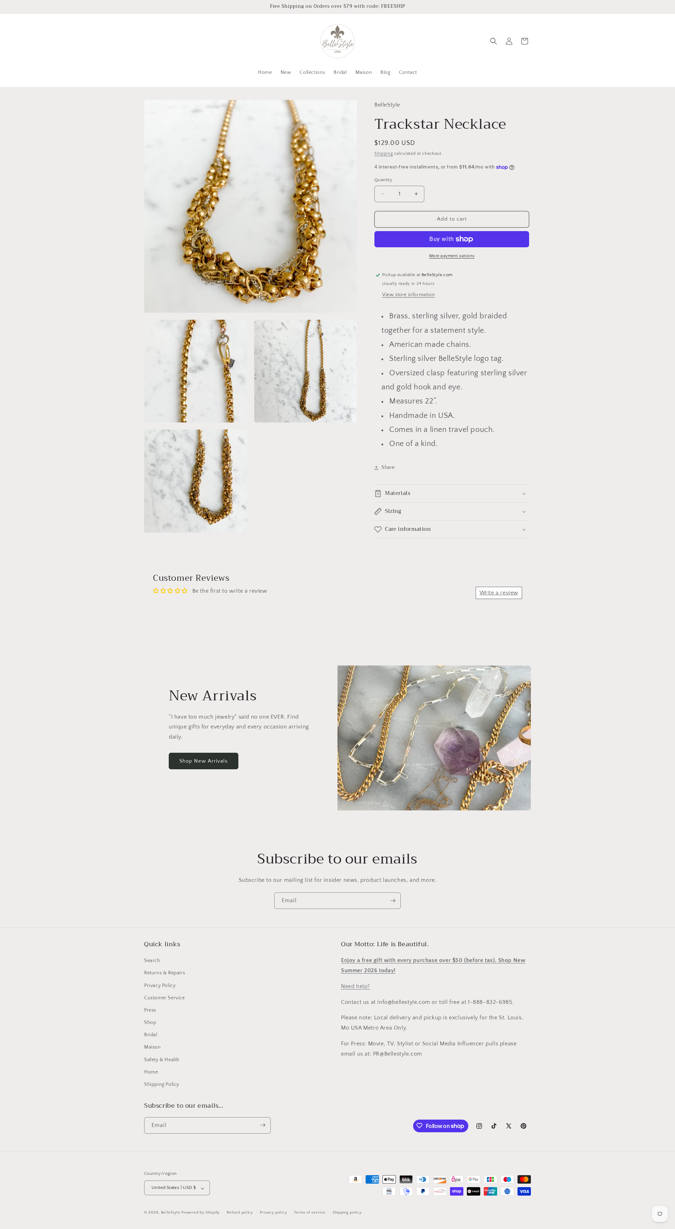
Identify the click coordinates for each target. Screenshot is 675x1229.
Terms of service (310, 1212)
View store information (408, 295)
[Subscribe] (392, 900)
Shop (150, 1023)
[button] (493, 41)
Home (151, 1072)
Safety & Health (162, 1060)
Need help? (355, 986)
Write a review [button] (499, 593)
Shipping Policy (161, 1085)
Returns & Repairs (164, 973)
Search (152, 961)
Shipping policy (347, 1212)
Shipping (383, 153)
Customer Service (164, 998)
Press (150, 1010)
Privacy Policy (159, 985)
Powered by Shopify (200, 1213)
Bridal (151, 1035)
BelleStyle (170, 1213)
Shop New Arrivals (203, 761)
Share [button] (388, 467)
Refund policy (240, 1212)
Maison (152, 1047)
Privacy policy (273, 1212)
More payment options (452, 256)
